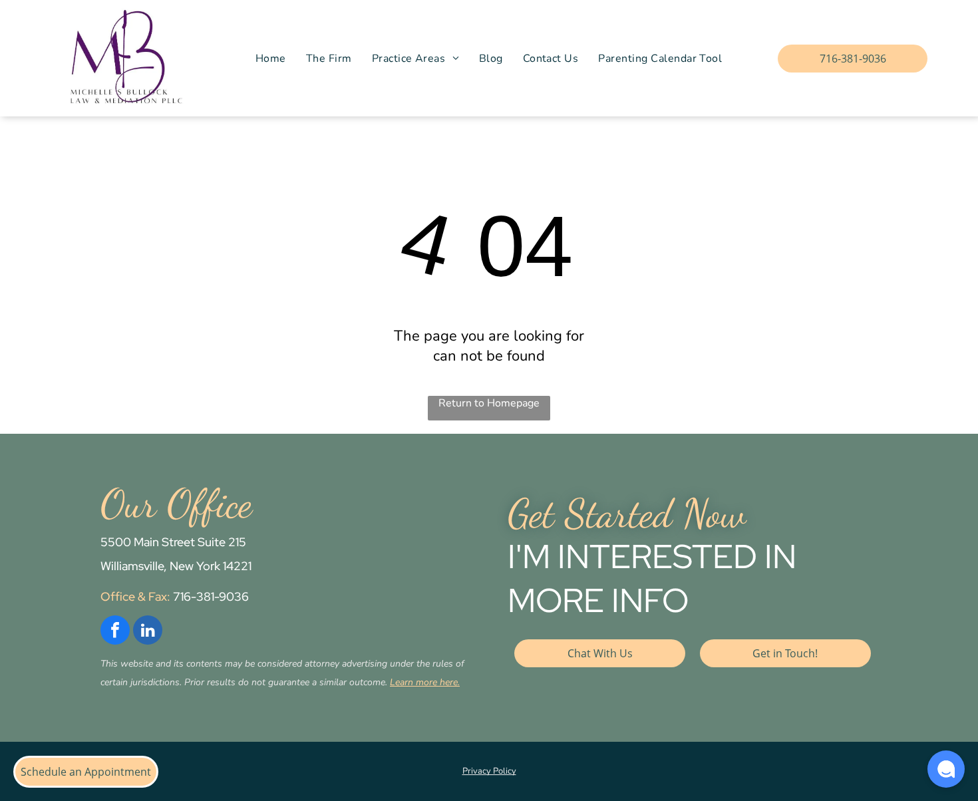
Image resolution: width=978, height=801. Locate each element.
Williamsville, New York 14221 (175, 565)
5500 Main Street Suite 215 (173, 542)
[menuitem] (270, 58)
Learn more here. (425, 682)
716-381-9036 (211, 596)
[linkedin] (147, 631)
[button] (946, 769)
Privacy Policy (489, 771)
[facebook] (115, 631)
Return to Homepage (489, 403)
